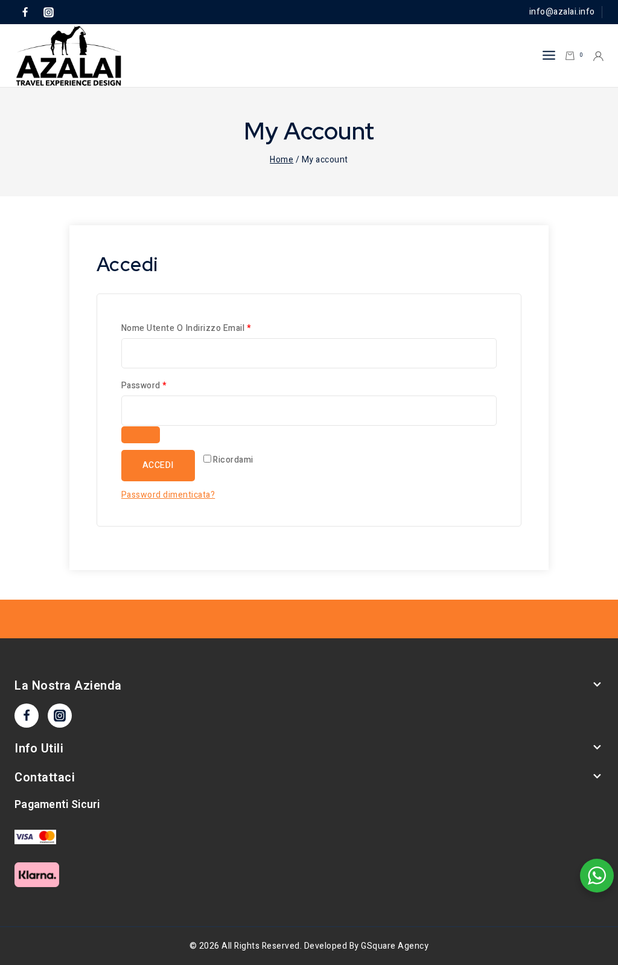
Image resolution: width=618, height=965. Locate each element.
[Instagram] (48, 12)
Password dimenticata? (168, 495)
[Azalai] (68, 55)
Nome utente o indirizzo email (204, 328)
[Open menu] (549, 55)
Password (162, 385)
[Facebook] (24, 12)
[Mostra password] (140, 434)
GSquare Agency (394, 946)
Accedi (158, 465)
